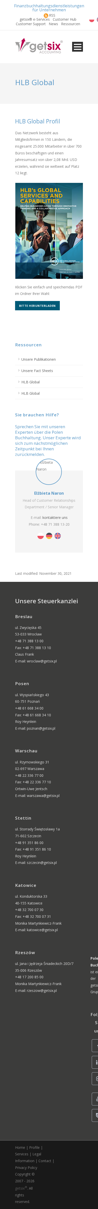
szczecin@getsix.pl (42, 862)
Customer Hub (64, 19)
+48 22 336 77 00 (29, 775)
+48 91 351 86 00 (29, 842)
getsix (21, 1188)
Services (21, 1154)
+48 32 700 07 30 (29, 909)
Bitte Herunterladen (37, 306)
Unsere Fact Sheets (37, 370)
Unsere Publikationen (38, 359)
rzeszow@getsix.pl (42, 990)
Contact (44, 1160)
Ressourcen (70, 23)
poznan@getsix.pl (41, 728)
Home (20, 1147)
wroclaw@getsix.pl (42, 661)
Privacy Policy (26, 1167)
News (53, 23)
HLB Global (30, 382)
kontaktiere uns (55, 517)
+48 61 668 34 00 (29, 708)
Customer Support (31, 23)
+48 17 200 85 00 (29, 977)
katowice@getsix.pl (42, 929)
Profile (34, 1147)
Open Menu (77, 47)
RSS (52, 15)
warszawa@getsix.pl (43, 795)
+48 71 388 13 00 (29, 641)
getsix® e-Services (35, 19)
